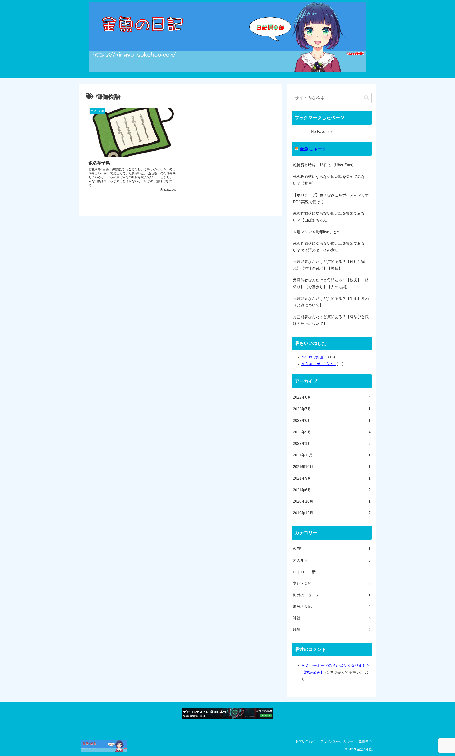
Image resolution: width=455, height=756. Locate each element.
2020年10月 (332, 501)
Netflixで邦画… (314, 357)
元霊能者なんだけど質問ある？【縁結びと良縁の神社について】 (331, 320)
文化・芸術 (332, 583)
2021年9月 (332, 478)
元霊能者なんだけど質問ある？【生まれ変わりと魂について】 (331, 302)
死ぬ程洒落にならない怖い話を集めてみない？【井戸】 (329, 180)
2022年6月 (332, 420)
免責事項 (365, 741)
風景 (332, 630)
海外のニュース (332, 595)
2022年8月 (332, 397)
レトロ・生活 (332, 572)
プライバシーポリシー (337, 741)
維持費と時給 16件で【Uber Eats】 (324, 165)
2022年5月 (332, 432)
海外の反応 (332, 607)
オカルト (332, 560)
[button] (366, 98)
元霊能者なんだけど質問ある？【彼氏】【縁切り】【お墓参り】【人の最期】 (331, 283)
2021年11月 (332, 455)
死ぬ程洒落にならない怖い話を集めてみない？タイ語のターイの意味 (329, 246)
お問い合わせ (305, 741)
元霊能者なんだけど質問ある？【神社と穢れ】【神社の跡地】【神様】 (329, 265)
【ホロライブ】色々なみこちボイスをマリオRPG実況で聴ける (331, 198)
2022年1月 (332, 443)
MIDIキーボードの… (318, 364)
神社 (332, 618)
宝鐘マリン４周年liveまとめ (317, 232)
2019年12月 (332, 513)
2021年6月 (332, 490)
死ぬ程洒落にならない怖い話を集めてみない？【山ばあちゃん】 (329, 216)
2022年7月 (332, 409)
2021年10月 (332, 467)
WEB (332, 549)
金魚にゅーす (312, 148)
